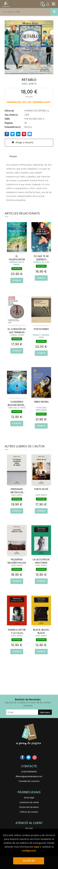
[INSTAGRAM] (34, 757)
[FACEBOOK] (22, 757)
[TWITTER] (28, 757)
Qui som (29, 828)
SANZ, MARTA (29, 84)
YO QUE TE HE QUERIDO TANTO (41, 258)
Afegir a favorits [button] (24, 143)
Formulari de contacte (29, 781)
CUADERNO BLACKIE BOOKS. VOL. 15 (17, 403)
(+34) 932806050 (29, 772)
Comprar (16, 280)
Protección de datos (29, 807)
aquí (36, 847)
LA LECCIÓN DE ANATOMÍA (41, 561)
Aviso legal (29, 798)
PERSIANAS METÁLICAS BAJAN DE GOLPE (17, 490)
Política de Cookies (29, 812)
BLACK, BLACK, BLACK (41, 631)
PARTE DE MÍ (41, 489)
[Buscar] (54, 12)
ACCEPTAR (28, 861)
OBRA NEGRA (41, 401)
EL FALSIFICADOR (17, 258)
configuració (29, 851)
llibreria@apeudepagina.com (29, 776)
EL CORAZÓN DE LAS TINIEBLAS (17, 330)
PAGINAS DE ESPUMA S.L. (37, 111)
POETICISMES (41, 329)
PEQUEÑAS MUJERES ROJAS (17, 561)
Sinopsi (13, 156)
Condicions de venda (29, 802)
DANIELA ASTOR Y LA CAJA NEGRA (17, 631)
